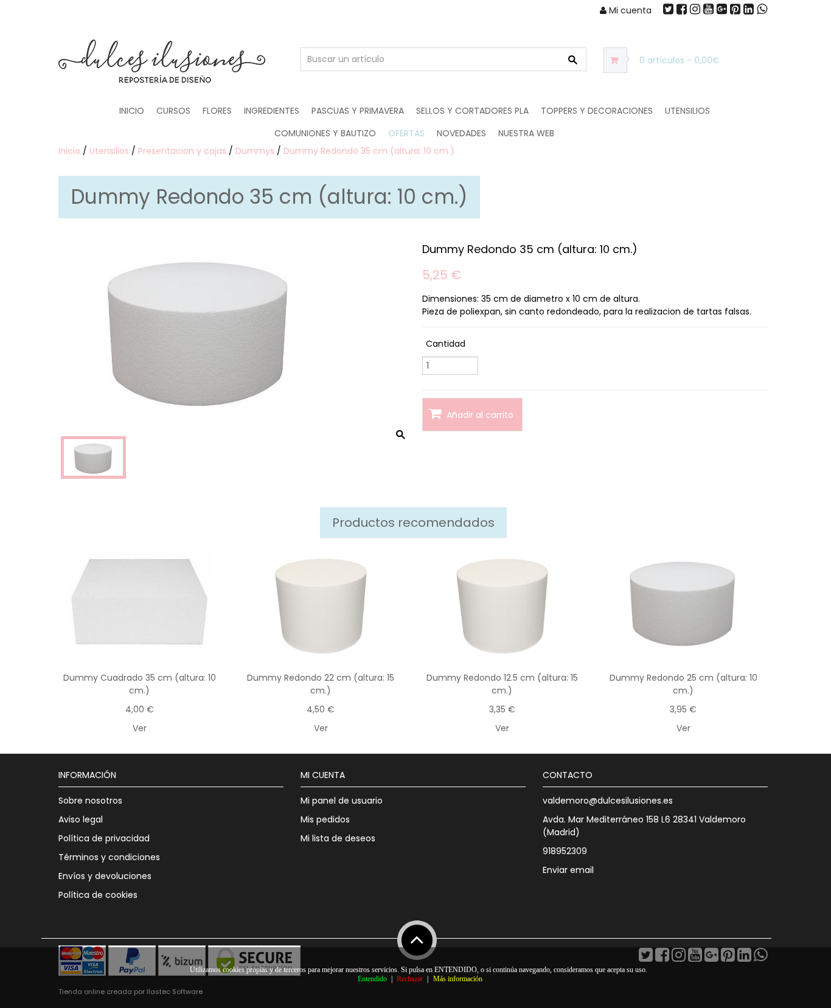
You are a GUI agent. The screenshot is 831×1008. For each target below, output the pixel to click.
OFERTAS (406, 133)
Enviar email (568, 870)
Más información (457, 979)
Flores (217, 111)
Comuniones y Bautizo (325, 133)
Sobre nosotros (90, 800)
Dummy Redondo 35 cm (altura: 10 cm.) (368, 151)
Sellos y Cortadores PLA (472, 111)
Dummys (254, 151)
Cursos (173, 111)
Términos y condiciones (109, 857)
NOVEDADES (461, 133)
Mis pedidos (325, 819)
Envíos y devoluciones (104, 876)
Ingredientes (271, 111)
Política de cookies (97, 895)
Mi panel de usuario (342, 800)
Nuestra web (526, 133)
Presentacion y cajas (182, 151)
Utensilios (687, 111)
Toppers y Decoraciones (597, 111)
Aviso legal (80, 819)
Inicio (131, 111)
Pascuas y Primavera (357, 111)
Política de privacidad (104, 838)
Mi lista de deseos (338, 838)
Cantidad (445, 344)
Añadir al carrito (478, 415)
